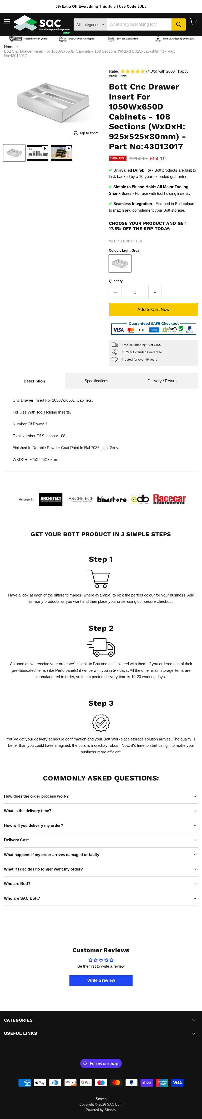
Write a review (101, 980)
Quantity (116, 281)
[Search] (178, 24)
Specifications (96, 381)
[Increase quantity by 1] (155, 292)
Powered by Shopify (101, 1110)
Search (101, 1099)
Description (34, 381)
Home (9, 46)
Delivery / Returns (163, 381)
